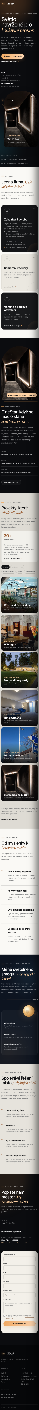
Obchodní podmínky (7, 1397)
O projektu (7, 1300)
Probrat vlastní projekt (10, 819)
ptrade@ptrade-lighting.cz (29, 1376)
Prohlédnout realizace (10, 61)
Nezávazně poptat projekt (13, 56)
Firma (5, 1263)
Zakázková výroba (17, 567)
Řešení (3, 1373)
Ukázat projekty (10, 287)
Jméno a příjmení (9, 1254)
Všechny (5, 567)
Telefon (6, 1281)
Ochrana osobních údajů (8, 1394)
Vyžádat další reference (13, 558)
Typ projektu (7, 1291)
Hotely (20, 571)
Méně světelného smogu (13, 325)
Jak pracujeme (5, 1379)
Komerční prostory (8, 571)
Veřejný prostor (30, 571)
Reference (4, 1376)
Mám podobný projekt (11, 482)
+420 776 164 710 (26, 1373)
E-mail (5, 1272)
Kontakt (3, 1382)
